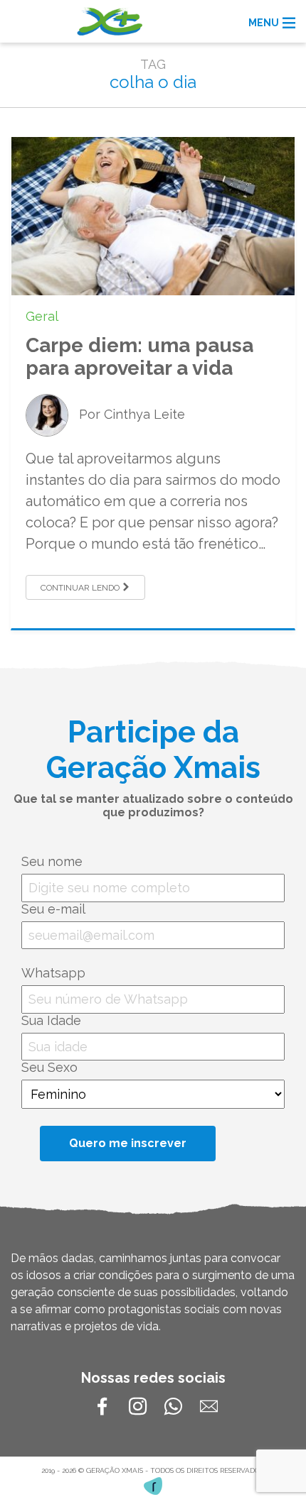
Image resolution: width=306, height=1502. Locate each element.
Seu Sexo (49, 1067)
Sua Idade (51, 1020)
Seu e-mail (53, 909)
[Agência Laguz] (153, 1486)
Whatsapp (53, 973)
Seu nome (52, 861)
